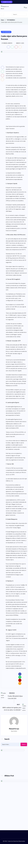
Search (24, 744)
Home (2, 20)
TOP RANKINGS (11, 20)
